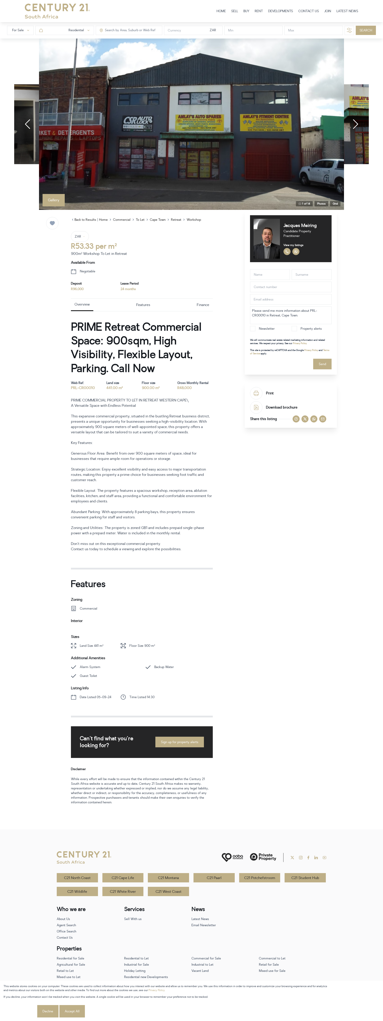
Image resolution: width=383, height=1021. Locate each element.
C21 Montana (168, 878)
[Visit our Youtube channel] (324, 857)
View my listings (293, 245)
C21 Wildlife (77, 891)
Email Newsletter (204, 925)
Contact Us (65, 938)
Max (291, 30)
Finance (203, 304)
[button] (27, 124)
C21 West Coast (169, 891)
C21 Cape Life (123, 878)
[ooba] (232, 857)
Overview (82, 304)
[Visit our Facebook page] (308, 857)
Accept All (72, 1011)
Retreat (176, 220)
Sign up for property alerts (179, 742)
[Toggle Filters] (349, 30)
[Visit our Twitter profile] (292, 857)
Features (143, 304)
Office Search (66, 931)
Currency (174, 30)
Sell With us (133, 919)
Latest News (200, 919)
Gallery (53, 200)
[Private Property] (263, 857)
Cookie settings (20, 1011)
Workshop (194, 220)
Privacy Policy (300, 343)
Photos (321, 203)
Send (322, 364)
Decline (48, 1011)
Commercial (122, 220)
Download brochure (281, 407)
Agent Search (66, 925)
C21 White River (123, 891)
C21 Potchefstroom (259, 878)
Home (103, 220)
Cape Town (158, 220)
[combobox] (123, 30)
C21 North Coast (77, 878)
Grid (335, 203)
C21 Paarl (214, 878)
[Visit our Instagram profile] (301, 857)
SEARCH (366, 30)
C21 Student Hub (305, 878)
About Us (63, 919)
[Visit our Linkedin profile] (316, 857)
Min (230, 30)
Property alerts (311, 329)
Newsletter (267, 329)
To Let (140, 220)
